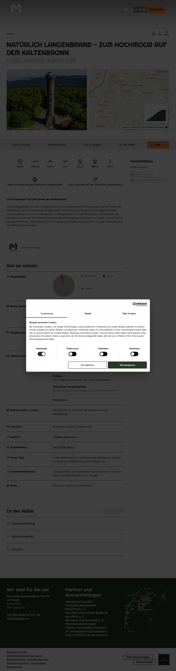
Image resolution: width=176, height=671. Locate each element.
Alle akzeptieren (127, 365)
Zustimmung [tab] (47, 313)
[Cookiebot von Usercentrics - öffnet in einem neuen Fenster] (135, 304)
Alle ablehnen (87, 365)
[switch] (72, 354)
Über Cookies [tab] (129, 313)
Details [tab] (88, 313)
